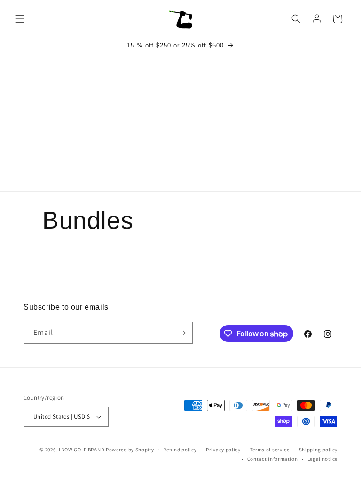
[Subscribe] (182, 333)
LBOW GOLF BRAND (82, 449)
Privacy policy (223, 449)
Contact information (272, 459)
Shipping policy (318, 449)
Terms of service (270, 449)
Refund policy (179, 449)
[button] (19, 18)
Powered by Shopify (130, 449)
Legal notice (322, 459)
